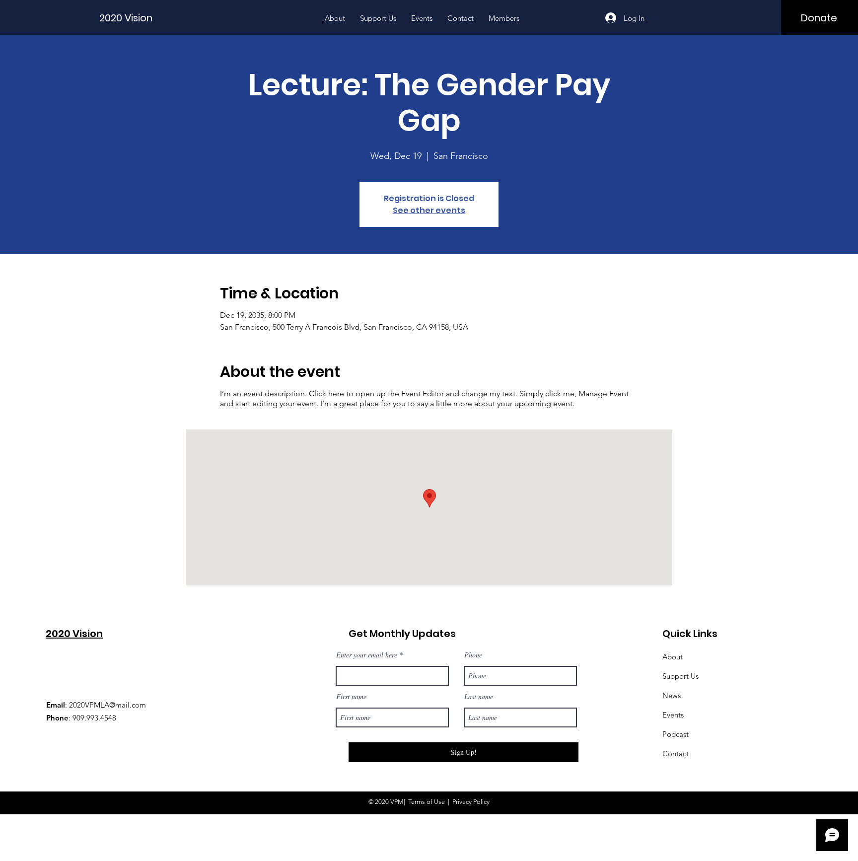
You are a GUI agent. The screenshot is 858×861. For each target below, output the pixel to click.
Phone (473, 654)
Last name (478, 696)
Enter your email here (366, 654)
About (672, 656)
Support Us (680, 676)
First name (351, 696)
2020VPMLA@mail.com (107, 705)
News (671, 695)
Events (673, 714)
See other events (429, 210)
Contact (675, 753)
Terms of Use (426, 801)
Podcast (675, 734)
